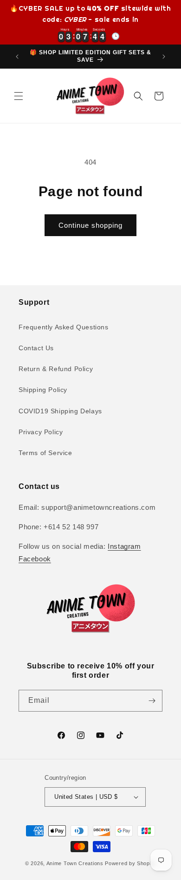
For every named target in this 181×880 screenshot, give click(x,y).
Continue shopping (90, 225)
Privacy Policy (41, 432)
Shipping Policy (43, 389)
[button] (18, 96)
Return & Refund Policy (56, 369)
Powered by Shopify (130, 863)
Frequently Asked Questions (64, 327)
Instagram (124, 546)
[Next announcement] (164, 56)
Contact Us (36, 348)
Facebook (35, 559)
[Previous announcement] (17, 56)
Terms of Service (45, 452)
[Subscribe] (152, 701)
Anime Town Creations (74, 863)
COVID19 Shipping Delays (60, 411)
